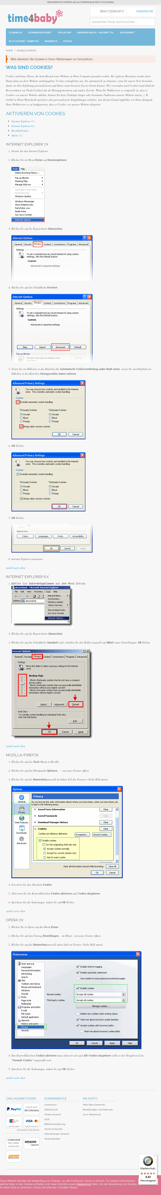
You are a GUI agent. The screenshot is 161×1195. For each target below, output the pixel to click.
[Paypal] (14, 1109)
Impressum (50, 1104)
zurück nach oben (15, 568)
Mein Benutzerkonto (94, 1104)
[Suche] (151, 22)
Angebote (51, 41)
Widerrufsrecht (52, 1114)
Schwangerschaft (40, 32)
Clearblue (15, 32)
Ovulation (64, 32)
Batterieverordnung (54, 1124)
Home (9, 50)
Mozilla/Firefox (20, 130)
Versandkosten (52, 1138)
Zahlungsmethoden (21, 1098)
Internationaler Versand (56, 1133)
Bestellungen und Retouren (98, 1109)
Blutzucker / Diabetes (24, 41)
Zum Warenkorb (92, 1114)
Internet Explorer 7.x (23, 121)
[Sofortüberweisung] (14, 1156)
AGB (46, 1119)
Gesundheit (127, 32)
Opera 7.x (16, 135)
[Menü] (154, 1156)
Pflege (67, 41)
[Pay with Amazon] (32, 1143)
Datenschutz (51, 1109)
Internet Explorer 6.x (23, 126)
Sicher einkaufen (53, 1129)
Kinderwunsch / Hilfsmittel (95, 32)
